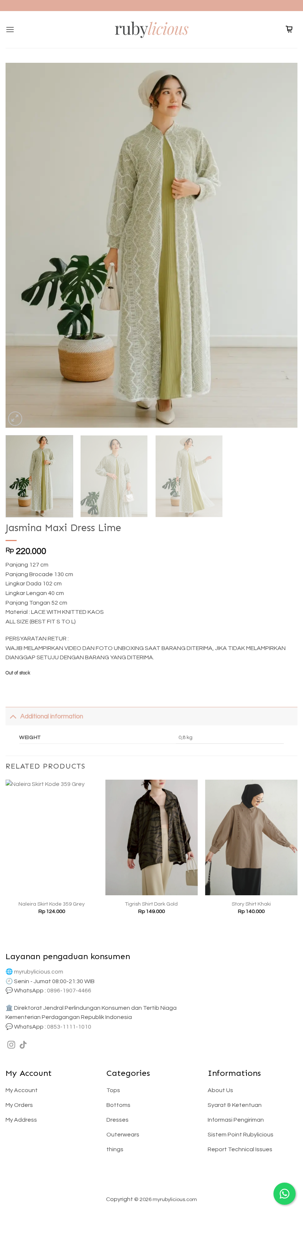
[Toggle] (13, 716)
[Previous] (20, 245)
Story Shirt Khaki (251, 904)
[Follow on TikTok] (23, 1045)
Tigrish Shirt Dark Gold (151, 904)
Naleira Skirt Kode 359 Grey (51, 904)
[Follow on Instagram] (11, 1045)
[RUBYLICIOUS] (151, 29)
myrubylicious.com (38, 972)
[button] (10, 29)
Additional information (51, 716)
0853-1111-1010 (69, 1027)
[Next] (282, 245)
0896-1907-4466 (69, 991)
